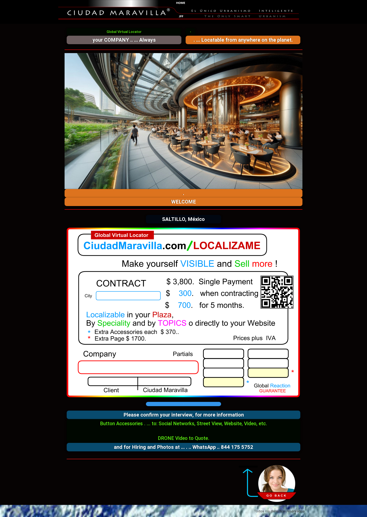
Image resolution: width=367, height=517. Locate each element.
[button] (124, 32)
